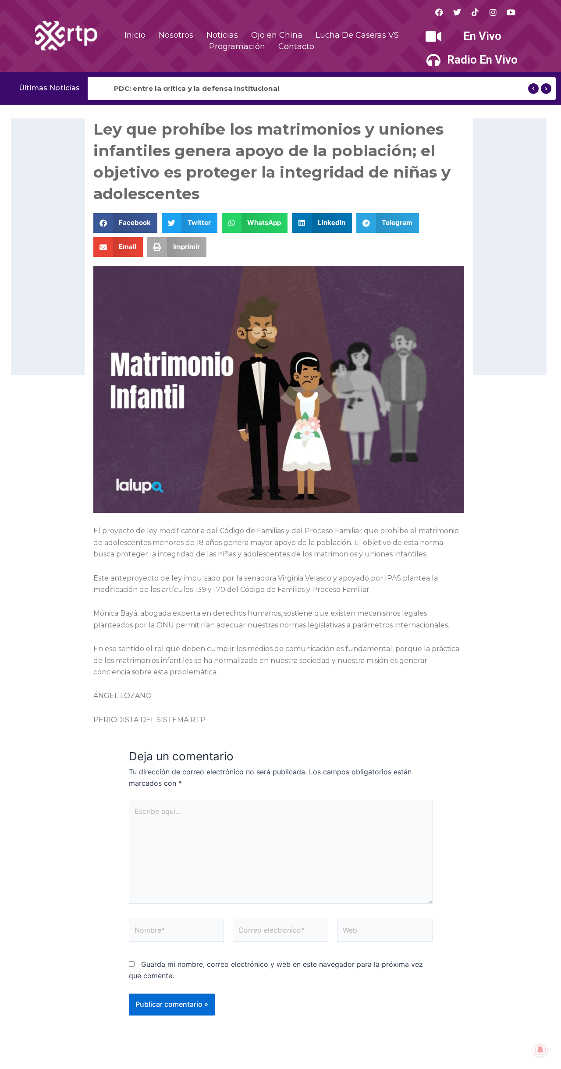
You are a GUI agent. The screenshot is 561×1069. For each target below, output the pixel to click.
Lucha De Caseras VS (357, 35)
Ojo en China (276, 35)
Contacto (296, 46)
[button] (125, 223)
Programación (237, 46)
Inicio (135, 35)
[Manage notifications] (540, 1050)
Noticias (222, 35)
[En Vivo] (433, 36)
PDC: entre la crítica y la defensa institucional (196, 88)
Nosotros (176, 35)
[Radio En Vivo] (433, 60)
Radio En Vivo (482, 59)
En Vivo (482, 36)
